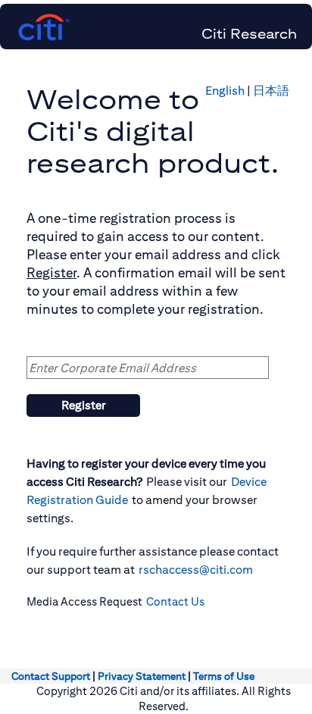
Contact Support (50, 676)
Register (83, 405)
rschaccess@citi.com (196, 569)
